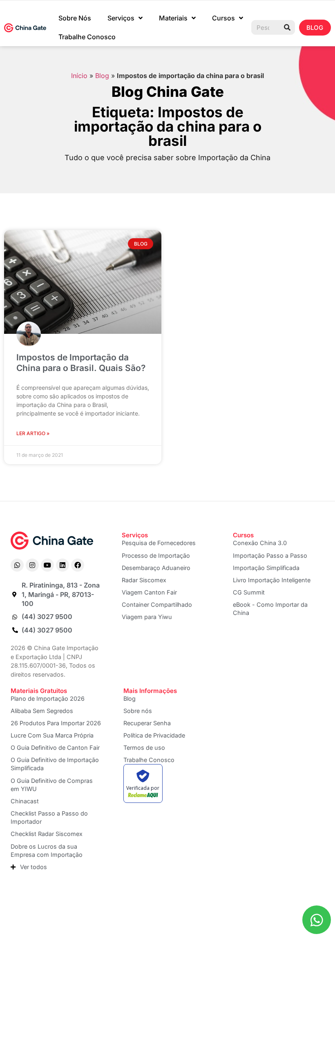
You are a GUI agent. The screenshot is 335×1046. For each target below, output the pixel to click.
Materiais (173, 18)
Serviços (120, 18)
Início (79, 76)
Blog (102, 76)
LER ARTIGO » (32, 433)
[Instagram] (32, 565)
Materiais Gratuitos (39, 691)
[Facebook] (77, 565)
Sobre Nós (74, 18)
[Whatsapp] (17, 565)
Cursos (223, 18)
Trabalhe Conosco (87, 37)
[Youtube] (47, 565)
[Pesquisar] (287, 27)
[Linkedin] (62, 565)
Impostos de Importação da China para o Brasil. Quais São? (80, 362)
